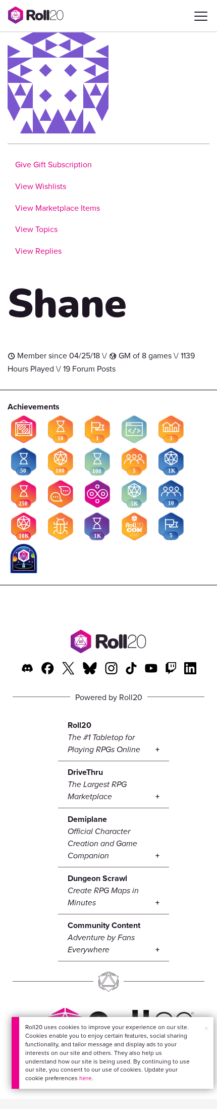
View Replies (38, 250)
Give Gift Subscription (53, 164)
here (85, 1078)
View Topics (36, 229)
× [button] (206, 1028)
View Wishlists (40, 186)
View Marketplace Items (57, 207)
